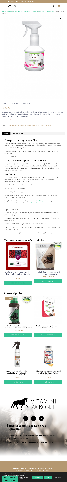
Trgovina (9, 11)
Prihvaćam (37, 477)
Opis (6, 133)
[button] (60, 18)
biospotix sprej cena (14, 125)
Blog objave (32, 468)
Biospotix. (34, 203)
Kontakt (38, 471)
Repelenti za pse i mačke (46, 11)
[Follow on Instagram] (33, 418)
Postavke (58, 477)
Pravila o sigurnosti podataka (25, 471)
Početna (16, 468)
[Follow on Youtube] (41, 418)
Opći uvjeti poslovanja (45, 468)
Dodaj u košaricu (18, 283)
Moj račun (46, 471)
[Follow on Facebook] (25, 418)
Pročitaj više (18, 382)
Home (4, 11)
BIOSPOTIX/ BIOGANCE (31, 11)
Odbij (47, 477)
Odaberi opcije (48, 281)
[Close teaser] (18, 475)
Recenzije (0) (18, 133)
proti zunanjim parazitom (29, 125)
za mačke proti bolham (45, 125)
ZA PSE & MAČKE (18, 11)
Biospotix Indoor (45, 201)
